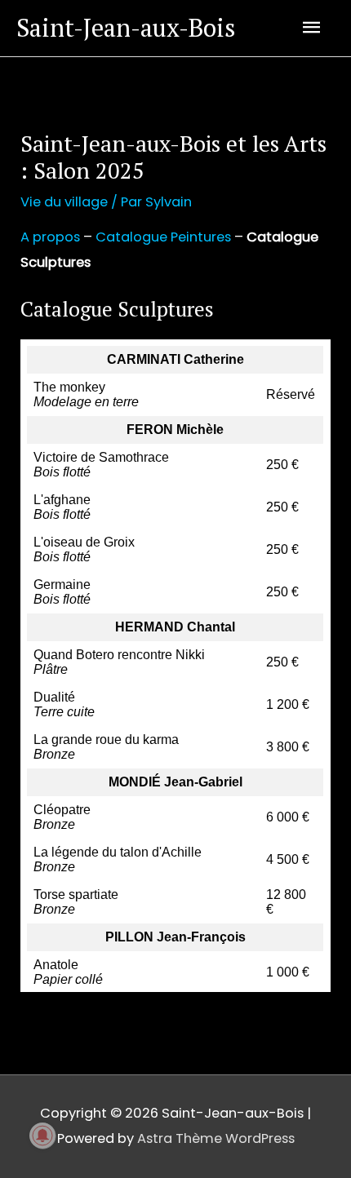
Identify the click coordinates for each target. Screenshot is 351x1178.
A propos (50, 237)
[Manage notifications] (42, 1136)
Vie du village (64, 202)
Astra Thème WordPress (216, 1138)
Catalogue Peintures (163, 237)
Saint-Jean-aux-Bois (125, 27)
